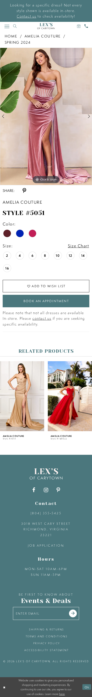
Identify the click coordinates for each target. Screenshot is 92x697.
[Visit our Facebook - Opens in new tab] (33, 489)
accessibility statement (46, 650)
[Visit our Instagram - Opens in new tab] (45, 489)
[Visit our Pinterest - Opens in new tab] (58, 489)
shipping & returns (46, 629)
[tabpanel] (46, 116)
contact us (41, 318)
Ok (87, 687)
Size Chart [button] (78, 246)
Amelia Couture (43, 36)
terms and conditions (47, 636)
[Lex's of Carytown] (46, 26)
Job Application (46, 545)
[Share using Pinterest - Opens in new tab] (24, 190)
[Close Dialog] (4, 687)
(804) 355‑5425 (46, 513)
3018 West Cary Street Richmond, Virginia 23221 (46, 529)
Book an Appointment (46, 301)
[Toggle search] (15, 26)
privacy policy (46, 643)
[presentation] (22, 396)
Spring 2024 (18, 42)
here (62, 694)
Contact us (26, 16)
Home (11, 36)
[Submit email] (73, 613)
